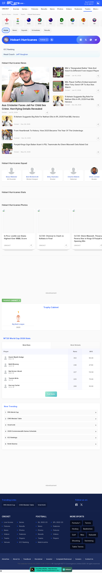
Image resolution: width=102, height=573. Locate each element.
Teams (88, 9)
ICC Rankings (12, 437)
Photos (60, 9)
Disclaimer (39, 559)
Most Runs (26, 345)
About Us (16, 559)
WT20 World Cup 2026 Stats (16, 338)
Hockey (75, 529)
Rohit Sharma (12, 444)
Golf (74, 535)
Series (25, 9)
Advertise (5, 559)
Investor (49, 559)
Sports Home (6, 14)
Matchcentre (43, 542)
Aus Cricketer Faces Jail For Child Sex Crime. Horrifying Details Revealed (24, 107)
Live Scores (8, 522)
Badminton (88, 529)
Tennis (88, 523)
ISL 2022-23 (42, 522)
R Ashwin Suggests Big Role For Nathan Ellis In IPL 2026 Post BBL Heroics (46, 116)
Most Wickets (76, 345)
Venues (7, 542)
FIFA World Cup (13, 412)
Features (78, 9)
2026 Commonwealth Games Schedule (21, 431)
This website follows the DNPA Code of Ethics (34, 564)
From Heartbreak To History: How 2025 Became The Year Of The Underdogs (48, 130)
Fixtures (34, 9)
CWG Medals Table (14, 418)
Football (16, 138)
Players (22, 538)
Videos (69, 9)
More (95, 9)
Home (6, 30)
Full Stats (51, 394)
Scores (16, 9)
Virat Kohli (11, 425)
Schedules (36, 30)
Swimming (89, 541)
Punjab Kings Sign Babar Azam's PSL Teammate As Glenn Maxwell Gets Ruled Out (51, 144)
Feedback (27, 559)
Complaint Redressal (64, 559)
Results (44, 9)
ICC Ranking (24, 542)
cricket (15, 14)
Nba (82, 535)
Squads (24, 30)
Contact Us (89, 559)
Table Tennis (77, 547)
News (52, 9)
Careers (78, 559)
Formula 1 (76, 523)
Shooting (76, 541)
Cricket (5, 9)
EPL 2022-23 (58, 522)
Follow (42, 40)
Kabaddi (92, 535)
